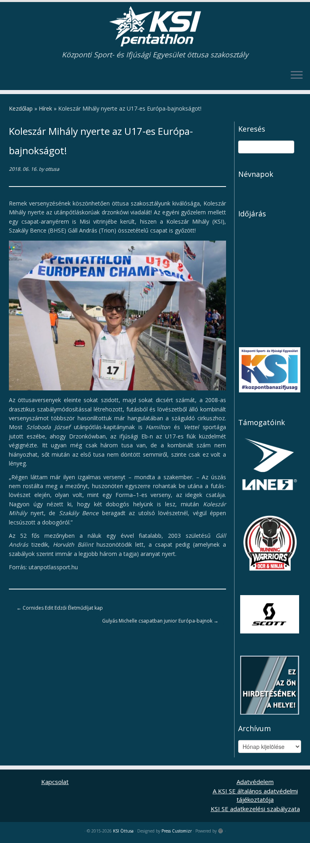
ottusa (52, 169)
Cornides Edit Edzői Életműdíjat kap (60, 607)
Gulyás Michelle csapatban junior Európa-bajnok (160, 620)
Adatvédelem (255, 782)
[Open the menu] (297, 75)
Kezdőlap (21, 108)
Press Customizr (176, 831)
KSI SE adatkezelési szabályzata (255, 809)
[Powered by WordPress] (221, 829)
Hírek (45, 108)
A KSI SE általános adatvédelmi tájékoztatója (255, 795)
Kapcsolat (55, 782)
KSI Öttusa (123, 831)
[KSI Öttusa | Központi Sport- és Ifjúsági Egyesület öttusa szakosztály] (155, 26)
